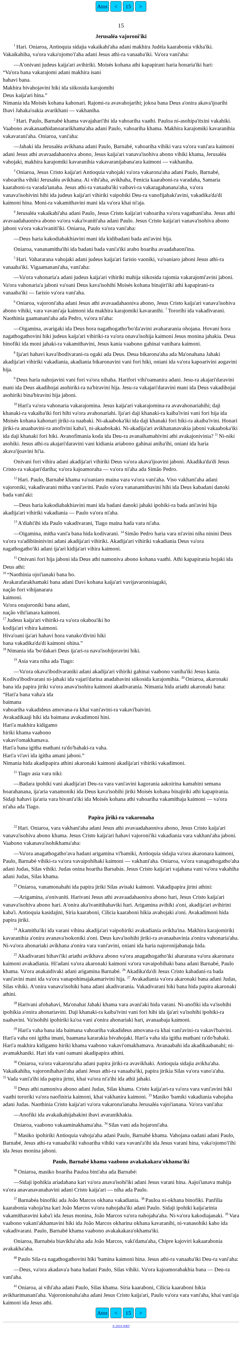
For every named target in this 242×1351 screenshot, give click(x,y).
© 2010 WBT (121, 1326)
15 (128, 6)
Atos (102, 6)
